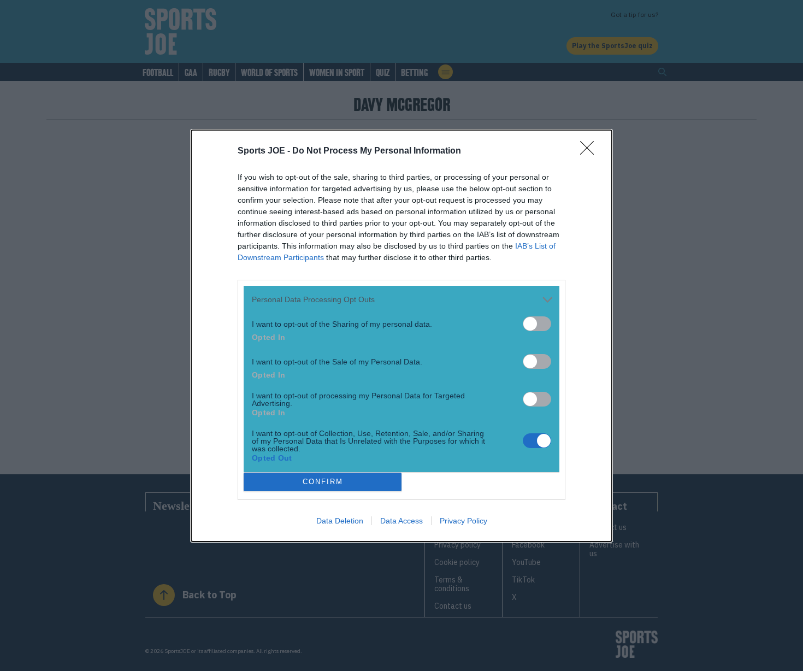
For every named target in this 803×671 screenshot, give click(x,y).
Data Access (401, 520)
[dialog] (401, 335)
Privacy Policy (463, 520)
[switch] (537, 323)
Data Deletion (339, 520)
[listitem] (401, 299)
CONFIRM (323, 482)
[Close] (590, 151)
